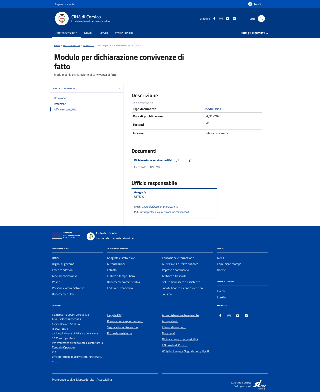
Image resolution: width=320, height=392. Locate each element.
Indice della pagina (62, 88)
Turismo (167, 294)
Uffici (55, 258)
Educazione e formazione (178, 258)
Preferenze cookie (63, 379)
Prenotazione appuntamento (125, 321)
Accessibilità (104, 379)
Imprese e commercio (175, 270)
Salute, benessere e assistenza (181, 282)
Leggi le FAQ (114, 315)
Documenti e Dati (63, 294)
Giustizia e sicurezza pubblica (180, 264)
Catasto (112, 270)
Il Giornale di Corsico (175, 345)
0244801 (62, 328)
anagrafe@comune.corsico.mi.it (160, 207)
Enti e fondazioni (62, 270)
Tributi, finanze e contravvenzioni (183, 288)
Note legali (168, 333)
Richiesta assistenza (119, 333)
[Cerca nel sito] (261, 18)
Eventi (221, 291)
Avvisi (220, 258)
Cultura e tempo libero (121, 276)
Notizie (221, 270)
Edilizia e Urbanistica (120, 288)
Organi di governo (63, 264)
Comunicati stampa (229, 264)
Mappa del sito (85, 379)
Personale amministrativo (68, 288)
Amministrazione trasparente (180, 315)
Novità (88, 32)
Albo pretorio (170, 321)
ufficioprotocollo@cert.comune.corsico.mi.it (164, 212)
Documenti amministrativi (123, 282)
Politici (56, 282)
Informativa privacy (174, 327)
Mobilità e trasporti (174, 276)
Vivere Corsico (124, 32)
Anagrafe (140, 192)
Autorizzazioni (116, 264)
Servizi (104, 32)
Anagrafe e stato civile (121, 258)
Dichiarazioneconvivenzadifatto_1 (156, 160)
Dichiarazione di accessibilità (180, 339)
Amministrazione (66, 32)
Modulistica (212, 109)
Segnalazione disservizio (122, 327)
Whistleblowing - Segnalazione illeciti (185, 351)
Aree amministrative (65, 276)
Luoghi (221, 297)
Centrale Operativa (63, 347)
